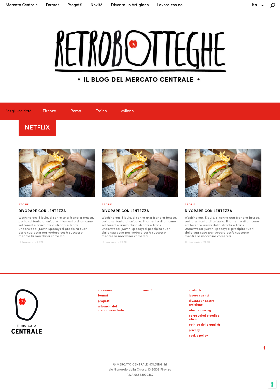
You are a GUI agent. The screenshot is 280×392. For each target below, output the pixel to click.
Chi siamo (105, 290)
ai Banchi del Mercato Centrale (111, 308)
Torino (101, 111)
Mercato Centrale (21, 5)
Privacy (194, 330)
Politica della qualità (204, 324)
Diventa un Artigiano (130, 5)
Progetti (74, 5)
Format (52, 5)
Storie (24, 204)
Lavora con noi (170, 5)
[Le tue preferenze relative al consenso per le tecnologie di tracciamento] (272, 384)
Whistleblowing (200, 310)
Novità (97, 5)
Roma (75, 111)
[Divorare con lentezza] (57, 196)
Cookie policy (198, 335)
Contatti (195, 290)
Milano (127, 111)
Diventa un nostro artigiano (201, 303)
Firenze (49, 111)
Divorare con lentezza (42, 211)
